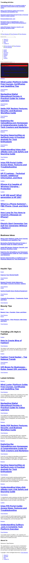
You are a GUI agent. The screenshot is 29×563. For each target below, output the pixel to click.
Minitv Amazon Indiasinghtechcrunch (10, 67)
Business (6, 54)
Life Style (6, 52)
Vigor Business (4, 89)
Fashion (5, 55)
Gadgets (5, 58)
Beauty (5, 51)
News (5, 56)
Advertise (6, 40)
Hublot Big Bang (5, 75)
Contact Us (6, 43)
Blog (5, 42)
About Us (6, 39)
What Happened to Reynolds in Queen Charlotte (12, 68)
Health (5, 50)
